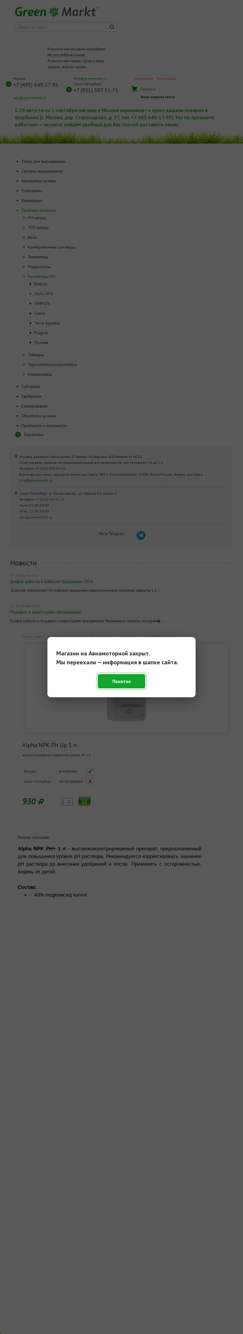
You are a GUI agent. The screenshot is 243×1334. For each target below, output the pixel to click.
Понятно (121, 681)
